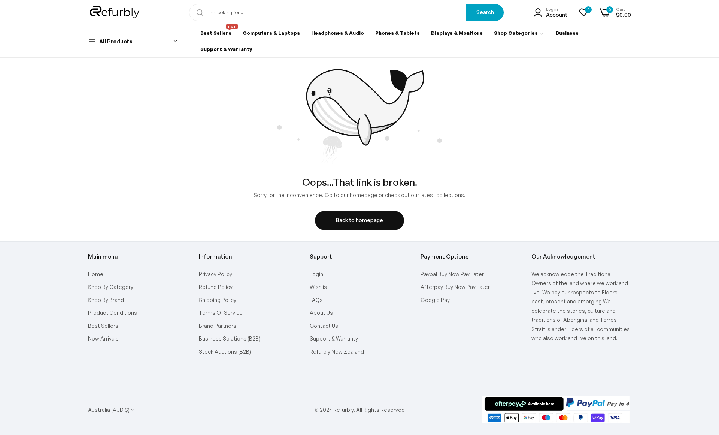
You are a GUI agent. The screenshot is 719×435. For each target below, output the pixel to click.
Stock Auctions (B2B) (225, 351)
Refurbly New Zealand (337, 351)
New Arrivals (103, 338)
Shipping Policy (217, 300)
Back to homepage (359, 220)
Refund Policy (216, 287)
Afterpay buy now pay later (455, 287)
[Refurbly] (115, 12)
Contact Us (324, 326)
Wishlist (319, 287)
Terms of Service (221, 312)
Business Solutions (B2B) (229, 338)
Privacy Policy (215, 274)
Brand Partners (217, 326)
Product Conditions (112, 312)
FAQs (316, 300)
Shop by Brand (106, 300)
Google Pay (435, 300)
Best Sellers (103, 326)
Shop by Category (110, 287)
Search (485, 12)
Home (95, 274)
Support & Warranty (334, 338)
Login (316, 274)
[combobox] (346, 12)
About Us (321, 312)
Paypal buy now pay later (452, 274)
